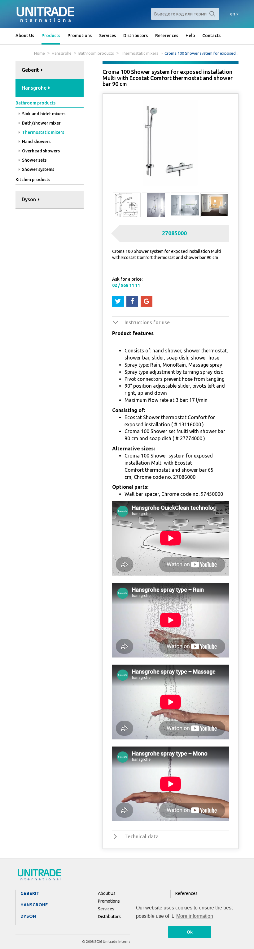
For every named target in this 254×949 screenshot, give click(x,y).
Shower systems (37, 169)
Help (190, 35)
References (166, 35)
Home (39, 53)
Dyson (28, 916)
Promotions (80, 35)
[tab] (49, 70)
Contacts (211, 35)
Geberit (29, 893)
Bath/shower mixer (41, 123)
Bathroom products (96, 53)
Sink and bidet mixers (43, 113)
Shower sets (33, 160)
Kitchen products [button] (32, 179)
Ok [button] (190, 932)
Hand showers (35, 141)
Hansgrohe (62, 53)
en (233, 13)
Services (107, 35)
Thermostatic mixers (139, 53)
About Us (24, 35)
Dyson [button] (29, 199)
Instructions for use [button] (147, 322)
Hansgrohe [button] (35, 88)
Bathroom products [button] (35, 102)
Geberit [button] (31, 70)
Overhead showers (40, 150)
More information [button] (194, 916)
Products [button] (51, 35)
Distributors (135, 35)
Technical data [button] (142, 836)
